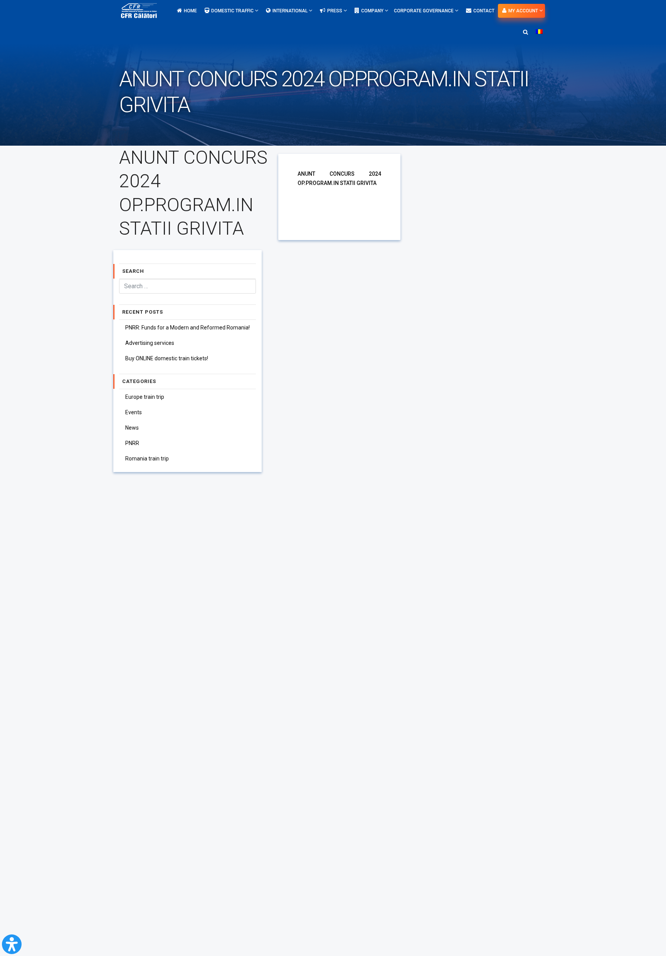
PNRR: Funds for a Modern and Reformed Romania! (187, 327)
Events (133, 412)
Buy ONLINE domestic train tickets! (166, 358)
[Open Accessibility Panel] (12, 944)
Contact (483, 10)
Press (335, 10)
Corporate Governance (424, 10)
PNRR (132, 443)
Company (373, 10)
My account (523, 10)
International (290, 10)
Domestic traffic (233, 10)
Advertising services (149, 343)
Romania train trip (147, 458)
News (132, 428)
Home (190, 10)
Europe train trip (144, 397)
